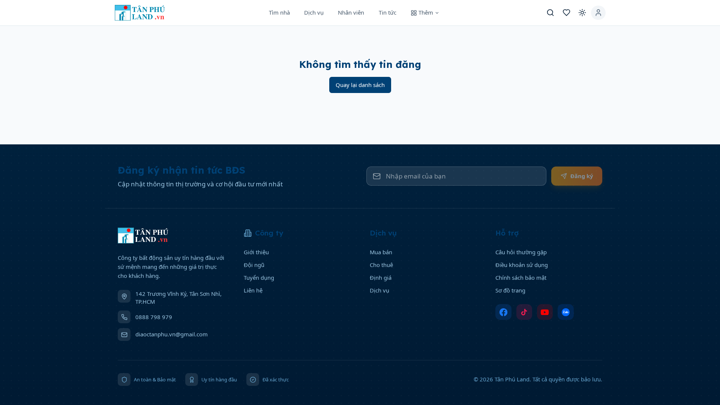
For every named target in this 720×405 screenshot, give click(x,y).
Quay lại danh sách (360, 84)
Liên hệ (253, 290)
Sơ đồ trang (510, 290)
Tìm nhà (279, 12)
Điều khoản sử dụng (521, 264)
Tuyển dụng (259, 277)
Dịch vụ (314, 12)
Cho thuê (381, 264)
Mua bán (381, 252)
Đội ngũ (254, 264)
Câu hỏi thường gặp (521, 252)
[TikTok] (524, 312)
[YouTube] (545, 312)
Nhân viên (351, 12)
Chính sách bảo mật (520, 277)
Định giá (381, 277)
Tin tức (387, 12)
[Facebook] (503, 312)
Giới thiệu (256, 252)
